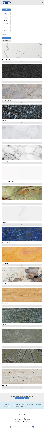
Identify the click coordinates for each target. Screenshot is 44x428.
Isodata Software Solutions (24, 421)
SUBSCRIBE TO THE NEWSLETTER (22, 398)
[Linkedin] (24, 414)
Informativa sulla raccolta (14, 426)
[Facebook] (22, 414)
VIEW (21, 61)
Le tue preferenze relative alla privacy (25, 426)
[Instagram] (20, 414)
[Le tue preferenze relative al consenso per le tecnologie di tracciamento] (2, 427)
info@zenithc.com (17, 419)
